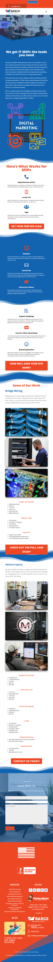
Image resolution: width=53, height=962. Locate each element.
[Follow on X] (38, 890)
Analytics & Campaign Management (14, 908)
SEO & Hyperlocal (14, 891)
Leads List (26, 197)
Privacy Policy (26, 952)
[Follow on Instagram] (42, 890)
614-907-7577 (16, 6)
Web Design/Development (15, 896)
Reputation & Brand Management (14, 911)
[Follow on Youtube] (46, 890)
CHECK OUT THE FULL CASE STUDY (26, 549)
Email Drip (26, 270)
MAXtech (29, 955)
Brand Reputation (26, 350)
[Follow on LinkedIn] (34, 890)
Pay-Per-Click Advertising (26, 333)
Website (26, 254)
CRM (26, 212)
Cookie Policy (34, 952)
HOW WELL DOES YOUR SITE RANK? (26, 365)
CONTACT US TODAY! (26, 761)
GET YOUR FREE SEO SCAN (26, 226)
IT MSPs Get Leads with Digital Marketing (13, 940)
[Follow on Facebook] (30, 890)
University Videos (26, 287)
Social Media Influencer (15, 899)
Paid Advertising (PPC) (14, 894)
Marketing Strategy (15, 889)
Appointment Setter (26, 182)
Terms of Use (18, 952)
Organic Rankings (26, 316)
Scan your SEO (32, 2)
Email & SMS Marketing (15, 901)
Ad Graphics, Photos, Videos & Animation (15, 904)
